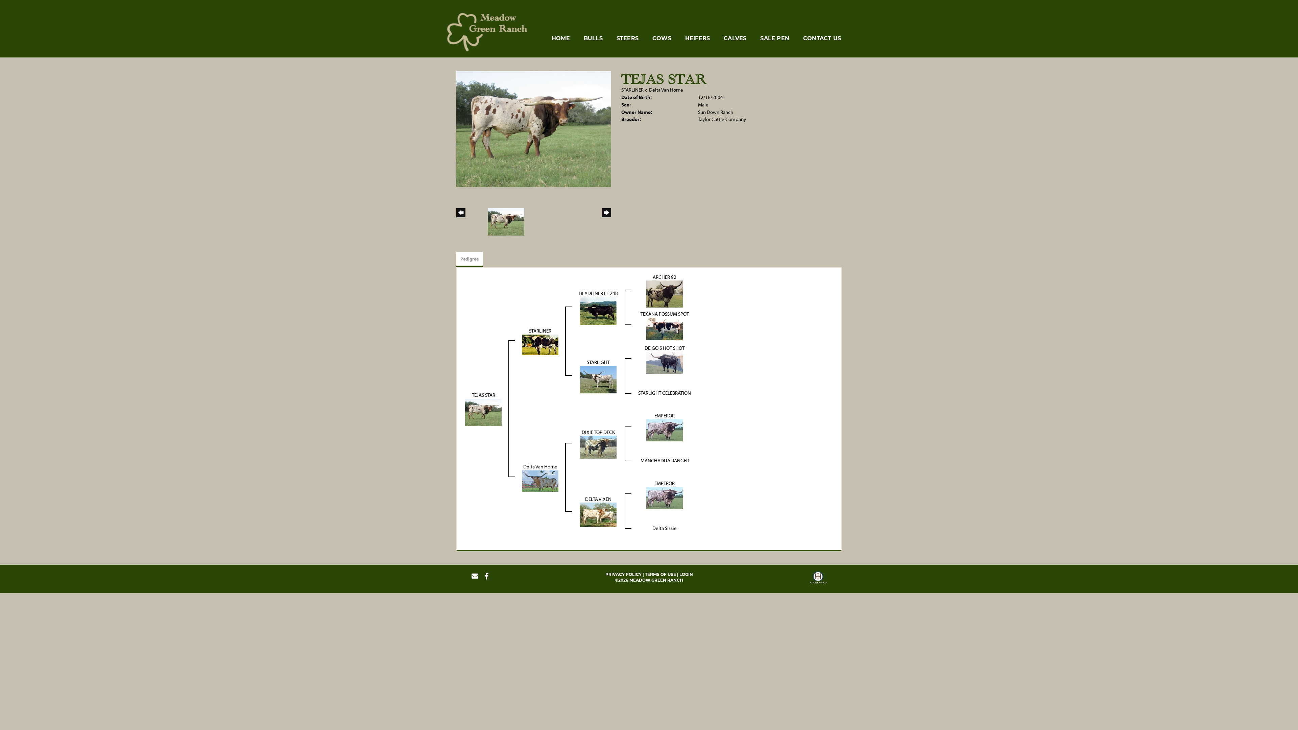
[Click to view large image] (533, 128)
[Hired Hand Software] (818, 578)
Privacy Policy (623, 574)
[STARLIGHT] (598, 379)
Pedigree (469, 259)
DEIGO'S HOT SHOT (664, 348)
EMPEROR (664, 415)
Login (686, 574)
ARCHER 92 (664, 277)
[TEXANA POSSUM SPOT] (664, 328)
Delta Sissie (664, 528)
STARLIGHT (598, 362)
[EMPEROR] (664, 430)
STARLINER (632, 90)
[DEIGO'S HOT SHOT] (664, 362)
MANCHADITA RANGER (665, 460)
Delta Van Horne (666, 90)
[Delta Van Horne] (540, 480)
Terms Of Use (660, 574)
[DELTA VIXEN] (598, 514)
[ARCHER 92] (664, 293)
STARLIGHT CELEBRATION (664, 393)
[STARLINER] (540, 344)
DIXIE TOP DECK (598, 432)
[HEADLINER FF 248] (598, 310)
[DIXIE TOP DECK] (598, 446)
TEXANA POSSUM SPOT (665, 314)
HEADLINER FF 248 (598, 293)
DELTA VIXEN (598, 499)
